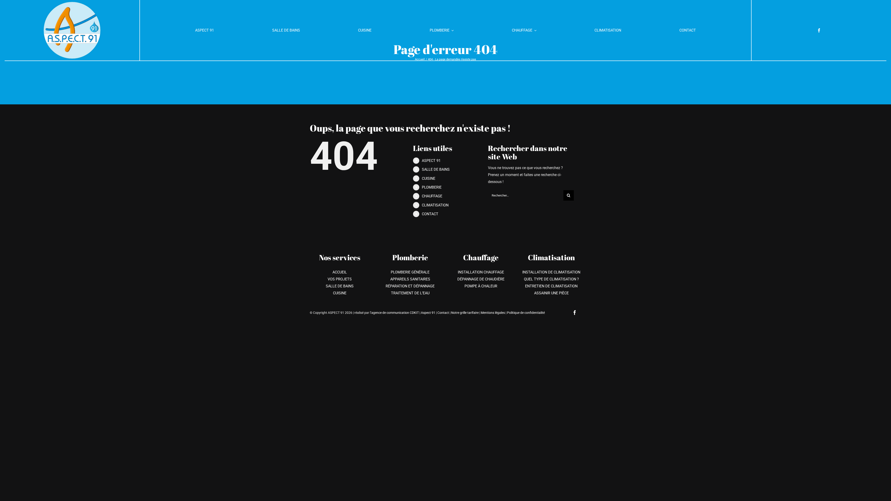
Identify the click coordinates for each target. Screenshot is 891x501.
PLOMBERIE (432, 187)
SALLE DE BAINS (436, 169)
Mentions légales (493, 313)
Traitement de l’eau (410, 293)
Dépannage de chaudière (480, 279)
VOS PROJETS (340, 279)
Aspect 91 (428, 313)
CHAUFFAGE (432, 196)
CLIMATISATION (435, 205)
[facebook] (819, 30)
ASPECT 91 (431, 160)
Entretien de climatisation (551, 286)
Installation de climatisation (551, 272)
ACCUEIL (340, 272)
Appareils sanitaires (410, 279)
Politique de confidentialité (526, 313)
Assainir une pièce (551, 293)
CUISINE (428, 178)
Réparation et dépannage (410, 286)
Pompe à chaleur (481, 286)
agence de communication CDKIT (395, 313)
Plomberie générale (410, 272)
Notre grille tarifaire (465, 313)
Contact (443, 313)
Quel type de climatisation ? (551, 279)
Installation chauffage (481, 272)
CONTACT (430, 214)
